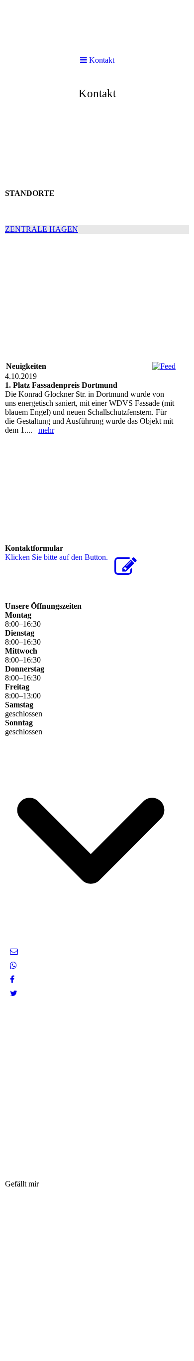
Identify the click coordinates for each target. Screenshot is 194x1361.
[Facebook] (12, 979)
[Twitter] (13, 993)
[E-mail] (14, 951)
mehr (46, 430)
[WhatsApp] (13, 965)
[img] (97, 89)
